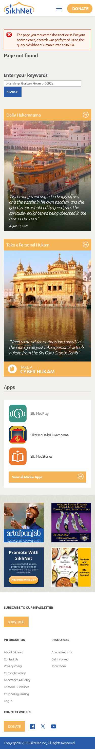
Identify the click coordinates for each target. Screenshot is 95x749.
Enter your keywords (26, 75)
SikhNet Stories (41, 456)
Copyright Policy (14, 673)
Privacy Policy (13, 666)
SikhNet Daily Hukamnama (49, 434)
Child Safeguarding (16, 694)
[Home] (19, 7)
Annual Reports (61, 652)
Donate (80, 8)
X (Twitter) (43, 726)
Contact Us (11, 659)
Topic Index (58, 666)
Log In (8, 701)
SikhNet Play (39, 413)
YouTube (53, 726)
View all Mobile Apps (27, 477)
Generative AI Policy (17, 680)
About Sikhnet (13, 652)
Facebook (32, 726)
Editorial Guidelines (16, 687)
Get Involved (60, 659)
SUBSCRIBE (16, 622)
